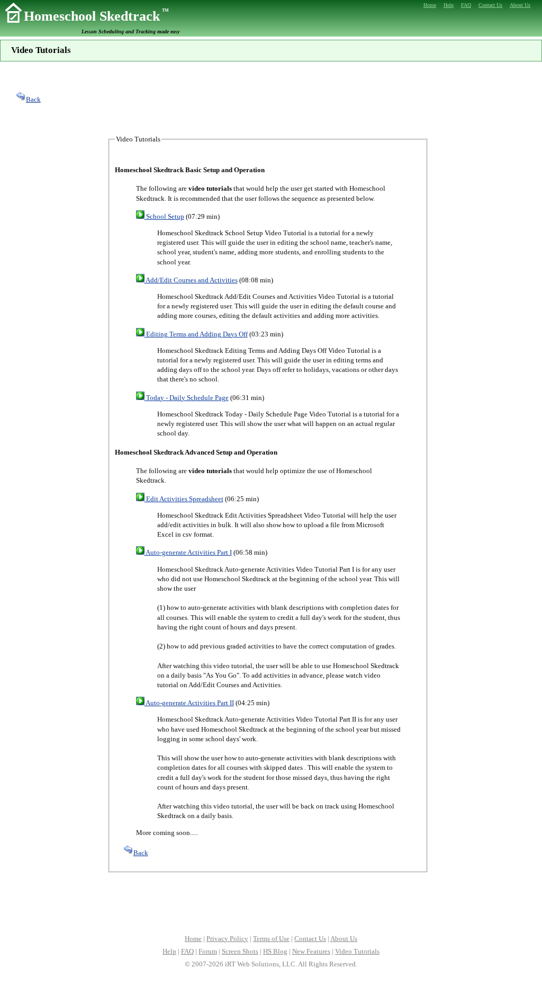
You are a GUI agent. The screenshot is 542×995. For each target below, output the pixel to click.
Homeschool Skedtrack (96, 16)
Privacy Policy (227, 939)
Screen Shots (240, 951)
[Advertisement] (271, 98)
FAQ (187, 951)
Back (33, 99)
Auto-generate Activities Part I (188, 552)
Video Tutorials (357, 951)
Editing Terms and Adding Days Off (196, 334)
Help (169, 951)
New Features (311, 951)
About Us (343, 939)
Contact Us (310, 939)
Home (193, 939)
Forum (207, 951)
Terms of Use (271, 939)
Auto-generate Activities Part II (189, 703)
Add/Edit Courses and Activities (191, 280)
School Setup (164, 216)
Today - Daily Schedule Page (186, 398)
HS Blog (275, 951)
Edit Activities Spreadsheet (183, 499)
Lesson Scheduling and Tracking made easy (130, 31)
